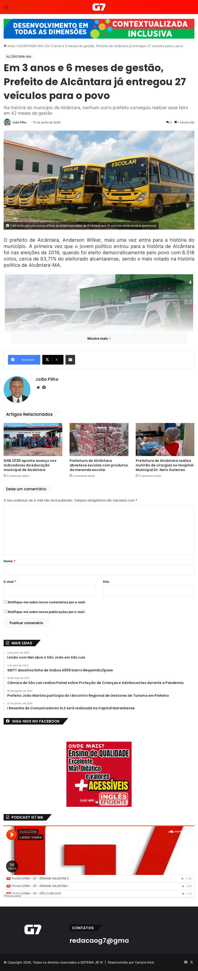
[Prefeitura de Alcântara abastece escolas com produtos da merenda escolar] (99, 439)
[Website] (38, 387)
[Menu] (6, 8)
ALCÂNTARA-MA (30, 46)
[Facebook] (44, 387)
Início (11, 46)
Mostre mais (98, 338)
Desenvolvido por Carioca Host (131, 962)
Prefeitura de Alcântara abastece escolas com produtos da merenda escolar (99, 465)
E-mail (10, 582)
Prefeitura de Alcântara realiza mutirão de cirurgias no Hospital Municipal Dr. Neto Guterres (164, 465)
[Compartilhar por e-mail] (70, 360)
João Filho (19, 122)
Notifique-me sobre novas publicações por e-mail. (46, 612)
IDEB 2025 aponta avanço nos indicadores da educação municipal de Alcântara (30, 465)
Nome (9, 561)
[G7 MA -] (98, 7)
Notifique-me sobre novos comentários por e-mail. (47, 602)
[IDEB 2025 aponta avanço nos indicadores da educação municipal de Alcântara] (33, 439)
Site (106, 582)
